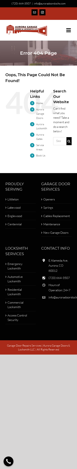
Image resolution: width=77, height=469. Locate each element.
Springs (48, 207)
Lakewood (14, 207)
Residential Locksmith (15, 292)
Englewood (15, 216)
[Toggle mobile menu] (69, 30)
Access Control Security (17, 317)
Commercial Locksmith (15, 305)
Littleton (13, 199)
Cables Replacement (56, 216)
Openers (49, 199)
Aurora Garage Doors (40, 113)
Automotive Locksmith (15, 279)
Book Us (40, 155)
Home (39, 103)
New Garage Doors (55, 232)
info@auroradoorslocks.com (50, 3)
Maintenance (51, 224)
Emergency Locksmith (15, 266)
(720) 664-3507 (59, 278)
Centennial (15, 224)
